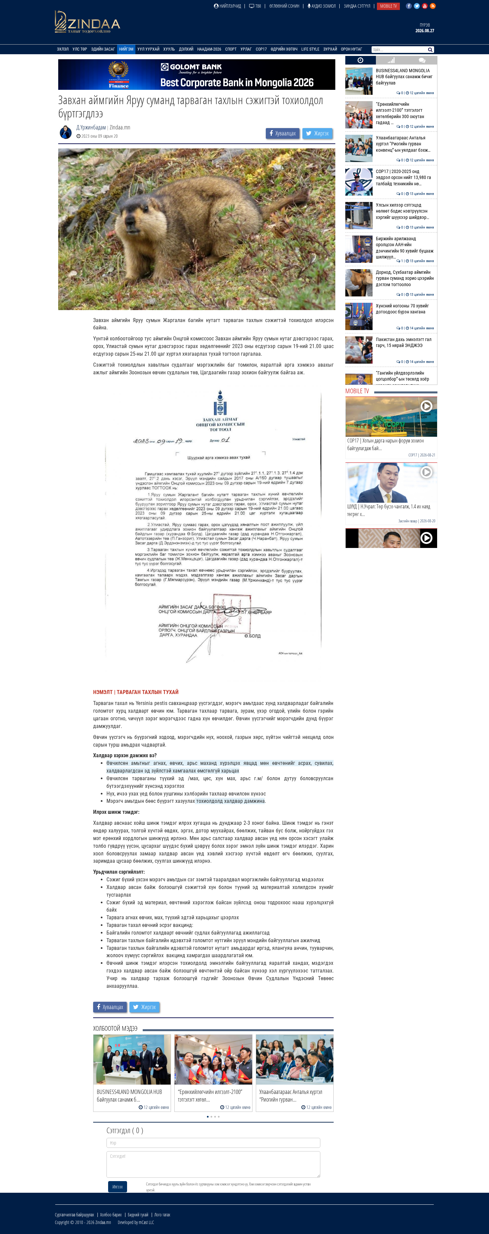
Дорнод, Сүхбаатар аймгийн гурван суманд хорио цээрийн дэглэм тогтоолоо (405, 278)
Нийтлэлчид (230, 6)
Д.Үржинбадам (91, 127)
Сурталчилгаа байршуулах (74, 1214)
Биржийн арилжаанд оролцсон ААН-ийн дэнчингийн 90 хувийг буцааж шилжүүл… (405, 248)
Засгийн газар (408, 521)
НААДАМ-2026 (209, 49)
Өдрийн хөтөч (284, 49)
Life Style (310, 49)
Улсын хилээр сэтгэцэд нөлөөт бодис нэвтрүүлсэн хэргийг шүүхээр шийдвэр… (405, 211)
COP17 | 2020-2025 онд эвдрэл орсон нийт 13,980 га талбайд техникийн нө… (405, 178)
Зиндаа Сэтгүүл (357, 6)
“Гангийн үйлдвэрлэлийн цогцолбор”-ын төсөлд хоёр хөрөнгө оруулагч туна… (405, 379)
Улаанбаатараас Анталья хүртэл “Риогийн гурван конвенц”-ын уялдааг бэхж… (405, 144)
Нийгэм (126, 49)
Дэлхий (186, 49)
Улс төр (80, 49)
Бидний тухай (138, 1214)
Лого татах (162, 1214)
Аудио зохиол (323, 6)
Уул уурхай (148, 49)
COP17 (261, 49)
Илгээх (117, 1186)
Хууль (169, 49)
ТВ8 (257, 6)
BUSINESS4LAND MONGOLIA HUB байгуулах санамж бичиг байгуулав (405, 77)
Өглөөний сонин (284, 6)
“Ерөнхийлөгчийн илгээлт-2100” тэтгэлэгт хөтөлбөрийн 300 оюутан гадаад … (405, 113)
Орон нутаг (351, 49)
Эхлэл (63, 49)
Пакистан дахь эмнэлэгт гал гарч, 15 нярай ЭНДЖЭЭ (405, 342)
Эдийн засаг (103, 49)
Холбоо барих (111, 1214)
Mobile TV (388, 6)
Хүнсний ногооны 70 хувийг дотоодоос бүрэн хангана (405, 309)
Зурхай (330, 49)
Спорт (231, 49)
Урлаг (246, 49)
